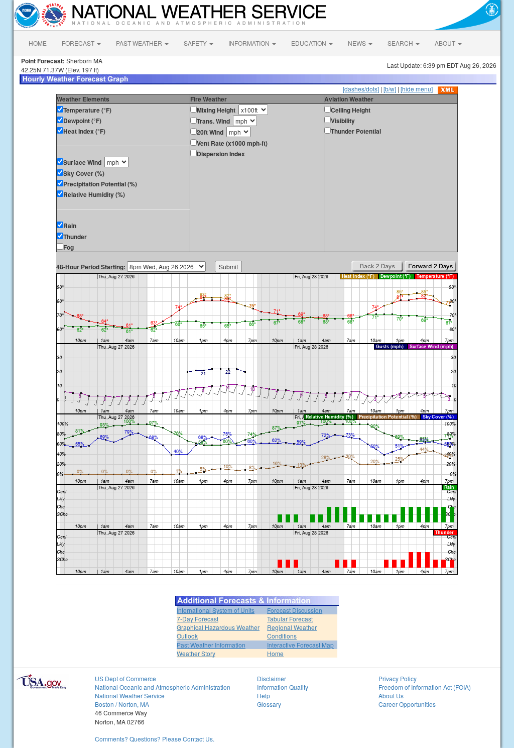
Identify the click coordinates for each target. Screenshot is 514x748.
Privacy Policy (397, 678)
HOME (38, 43)
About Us (391, 695)
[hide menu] (417, 88)
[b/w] (389, 88)
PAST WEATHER (140, 43)
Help (263, 695)
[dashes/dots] (361, 88)
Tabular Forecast (290, 618)
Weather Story (196, 653)
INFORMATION (249, 43)
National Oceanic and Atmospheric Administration (162, 687)
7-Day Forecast (197, 618)
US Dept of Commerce (125, 678)
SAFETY (196, 43)
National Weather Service (130, 695)
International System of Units (215, 610)
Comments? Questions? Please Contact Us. (154, 738)
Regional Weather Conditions (292, 631)
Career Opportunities (407, 704)
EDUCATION (309, 43)
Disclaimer (271, 678)
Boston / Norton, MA (122, 704)
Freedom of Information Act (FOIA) (424, 687)
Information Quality (282, 687)
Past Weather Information (211, 644)
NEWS (357, 43)
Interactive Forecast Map (300, 644)
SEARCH (401, 43)
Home (275, 653)
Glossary (269, 704)
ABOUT (446, 43)
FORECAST (79, 43)
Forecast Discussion (294, 610)
